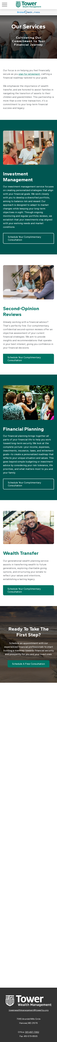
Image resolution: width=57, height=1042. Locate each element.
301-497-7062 (32, 1032)
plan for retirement (29, 74)
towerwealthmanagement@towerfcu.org (28, 1010)
